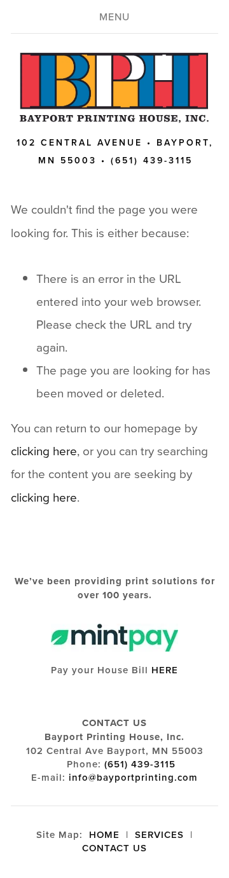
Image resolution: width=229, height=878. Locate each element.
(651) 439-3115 (140, 764)
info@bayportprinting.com (133, 777)
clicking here (44, 450)
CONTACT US (114, 847)
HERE (164, 669)
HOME (104, 834)
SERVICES (159, 834)
